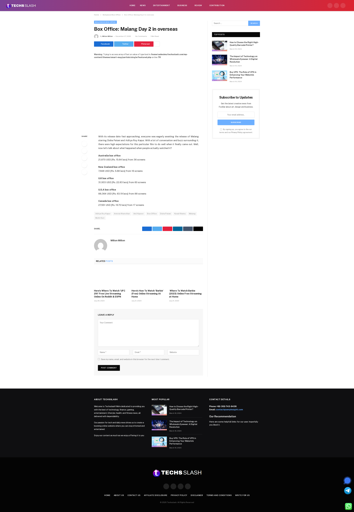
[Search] (349, 5)
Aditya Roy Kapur (102, 214)
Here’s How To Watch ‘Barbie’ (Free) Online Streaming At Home (147, 293)
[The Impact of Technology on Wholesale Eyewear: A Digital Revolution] (219, 60)
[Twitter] (84, 151)
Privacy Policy (237, 132)
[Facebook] (84, 143)
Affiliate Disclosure (155, 495)
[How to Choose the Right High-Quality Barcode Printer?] (219, 46)
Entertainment (161, 5)
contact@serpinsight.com (229, 409)
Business (182, 5)
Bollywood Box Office (105, 22)
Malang (192, 214)
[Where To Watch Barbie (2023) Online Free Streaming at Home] (186, 277)
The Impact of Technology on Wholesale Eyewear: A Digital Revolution (244, 59)
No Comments (141, 36)
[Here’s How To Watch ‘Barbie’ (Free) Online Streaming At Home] (148, 277)
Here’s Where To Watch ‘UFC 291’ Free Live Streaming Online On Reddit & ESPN (109, 293)
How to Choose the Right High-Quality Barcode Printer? (244, 43)
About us (119, 495)
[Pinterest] (84, 165)
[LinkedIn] (84, 158)
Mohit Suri (99, 218)
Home (132, 5)
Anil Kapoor (138, 214)
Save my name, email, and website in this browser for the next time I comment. (135, 359)
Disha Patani (165, 214)
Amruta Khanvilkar (122, 214)
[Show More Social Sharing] (157, 44)
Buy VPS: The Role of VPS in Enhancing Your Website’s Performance (243, 75)
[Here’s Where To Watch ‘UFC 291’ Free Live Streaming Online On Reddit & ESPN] (111, 277)
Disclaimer (197, 495)
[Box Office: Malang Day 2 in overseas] (148, 94)
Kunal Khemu (180, 214)
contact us (133, 495)
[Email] (84, 172)
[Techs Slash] (21, 5)
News (143, 5)
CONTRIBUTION (217, 5)
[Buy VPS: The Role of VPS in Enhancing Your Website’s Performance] (219, 75)
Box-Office (152, 214)
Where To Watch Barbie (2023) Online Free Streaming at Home (185, 293)
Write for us (242, 495)
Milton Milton (107, 36)
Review (198, 5)
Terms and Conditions (219, 495)
